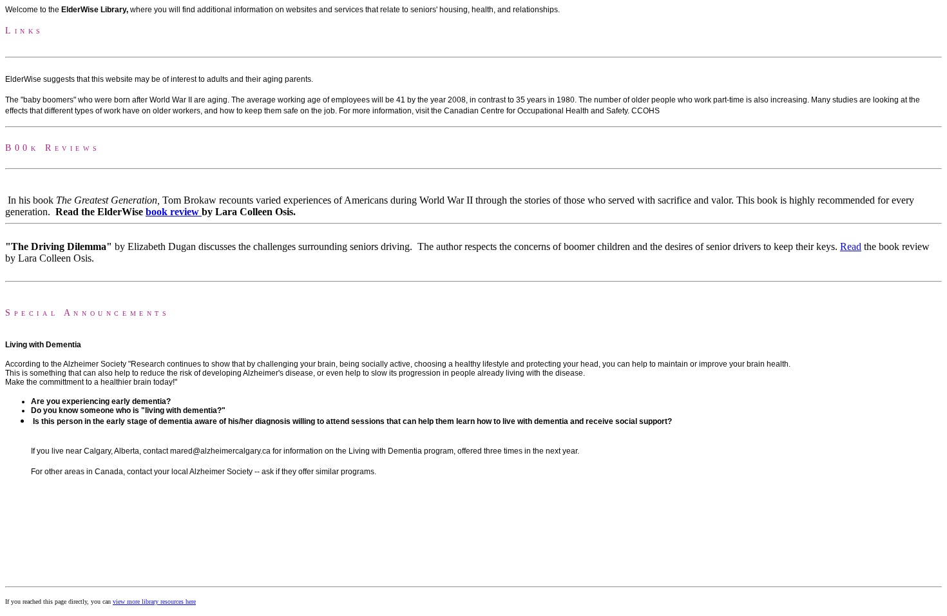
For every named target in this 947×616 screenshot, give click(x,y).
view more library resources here (154, 601)
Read (850, 246)
